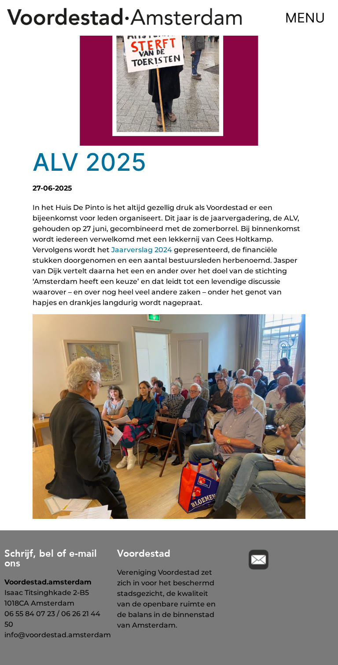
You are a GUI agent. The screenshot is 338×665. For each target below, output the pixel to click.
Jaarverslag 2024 (141, 250)
